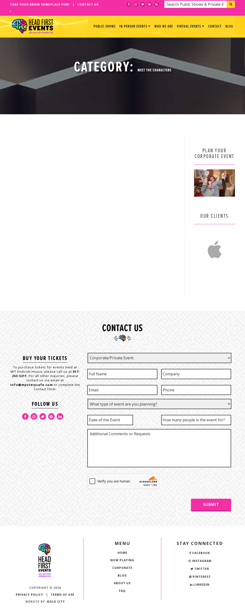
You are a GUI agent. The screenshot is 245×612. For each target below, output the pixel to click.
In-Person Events (133, 26)
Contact (215, 26)
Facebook (200, 553)
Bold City (56, 602)
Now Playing (122, 560)
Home (122, 553)
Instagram (201, 561)
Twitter (201, 569)
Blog (229, 26)
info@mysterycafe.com (31, 385)
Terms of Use (62, 595)
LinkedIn (201, 585)
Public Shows (105, 26)
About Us (122, 583)
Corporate (122, 568)
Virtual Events (189, 26)
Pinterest (201, 577)
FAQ (122, 591)
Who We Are (163, 26)
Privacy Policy (29, 595)
